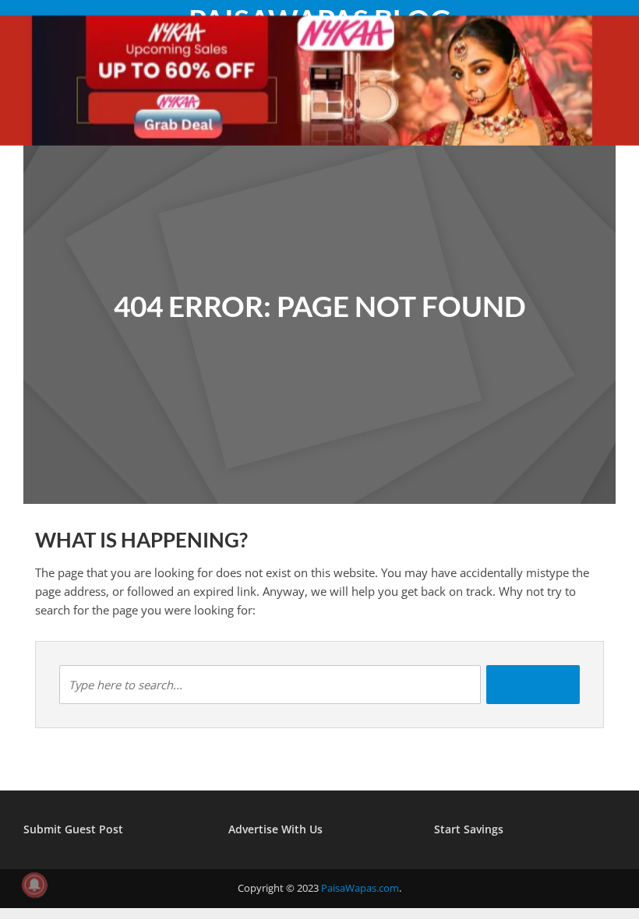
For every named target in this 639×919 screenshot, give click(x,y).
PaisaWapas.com (360, 888)
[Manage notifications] (34, 884)
